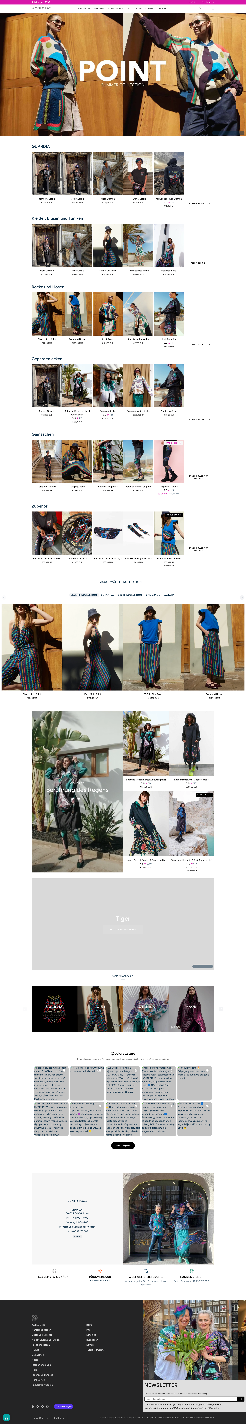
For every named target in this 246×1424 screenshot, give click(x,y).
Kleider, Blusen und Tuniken (57, 218)
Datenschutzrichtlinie (135, 1418)
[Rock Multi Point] (77, 314)
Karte (77, 1236)
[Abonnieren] (240, 1399)
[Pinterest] (38, 1406)
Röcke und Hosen (48, 286)
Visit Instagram (123, 1146)
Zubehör (40, 506)
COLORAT (106, 1418)
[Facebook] (33, 1406)
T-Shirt (35, 1349)
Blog (192, 1418)
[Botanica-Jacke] (108, 385)
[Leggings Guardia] (47, 461)
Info (88, 1329)
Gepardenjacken (47, 358)
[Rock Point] (108, 314)
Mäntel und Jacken (41, 1329)
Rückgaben (92, 1339)
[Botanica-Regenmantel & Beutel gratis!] (77, 385)
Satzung (119, 1418)
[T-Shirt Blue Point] (153, 647)
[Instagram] (42, 1406)
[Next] (242, 597)
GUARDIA (41, 146)
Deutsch (206, 2)
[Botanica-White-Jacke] (138, 385)
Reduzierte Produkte (42, 1384)
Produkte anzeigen (123, 929)
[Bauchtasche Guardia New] (47, 533)
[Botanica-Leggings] (108, 461)
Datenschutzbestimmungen (188, 1408)
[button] (99, 8)
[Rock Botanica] (169, 314)
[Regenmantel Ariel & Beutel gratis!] (191, 743)
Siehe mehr (123, 76)
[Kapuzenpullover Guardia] (169, 173)
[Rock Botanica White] (138, 314)
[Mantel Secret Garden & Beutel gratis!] (146, 823)
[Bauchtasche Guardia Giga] (108, 533)
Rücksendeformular (100, 1280)
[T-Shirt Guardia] (138, 173)
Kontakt (90, 1344)
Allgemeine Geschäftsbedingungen (163, 1418)
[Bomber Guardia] (47, 173)
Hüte (34, 1369)
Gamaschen (43, 434)
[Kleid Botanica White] (138, 245)
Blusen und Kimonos (42, 1334)
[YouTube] (47, 1406)
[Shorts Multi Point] (47, 314)
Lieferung (91, 1334)
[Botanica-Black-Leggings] (138, 461)
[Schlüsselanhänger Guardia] (138, 533)
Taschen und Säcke (41, 1364)
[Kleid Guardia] (77, 173)
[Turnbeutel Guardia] (77, 533)
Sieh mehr (77, 799)
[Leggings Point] (77, 461)
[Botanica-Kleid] (169, 245)
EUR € (192, 2)
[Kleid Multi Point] (108, 245)
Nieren (35, 1359)
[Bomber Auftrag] (169, 385)
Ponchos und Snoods (42, 1374)
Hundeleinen (38, 1379)
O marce (185, 1418)
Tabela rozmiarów (95, 1349)
